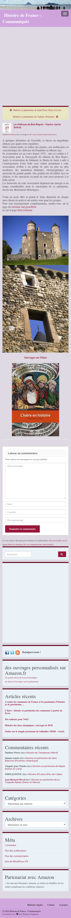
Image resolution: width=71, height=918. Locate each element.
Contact (50, 904)
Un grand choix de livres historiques (21, 677)
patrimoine (52, 134)
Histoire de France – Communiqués (22, 18)
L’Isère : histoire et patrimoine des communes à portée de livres (33, 712)
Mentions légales (35, 904)
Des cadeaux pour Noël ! (17, 719)
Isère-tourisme (25, 210)
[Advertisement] (35, 69)
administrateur (10, 134)
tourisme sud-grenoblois (23, 206)
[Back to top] (63, 910)
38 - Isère (32, 134)
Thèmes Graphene (30, 914)
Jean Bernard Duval (15, 779)
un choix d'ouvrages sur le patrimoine (21, 681)
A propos (63, 904)
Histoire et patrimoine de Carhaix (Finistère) (34, 116)
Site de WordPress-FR (16, 861)
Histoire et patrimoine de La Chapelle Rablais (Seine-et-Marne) (32, 781)
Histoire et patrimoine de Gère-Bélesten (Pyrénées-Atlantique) (31, 759)
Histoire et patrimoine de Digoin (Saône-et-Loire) (35, 767)
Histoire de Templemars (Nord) (42, 752)
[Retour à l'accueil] (35, 5)
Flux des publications (15, 850)
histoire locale (42, 134)
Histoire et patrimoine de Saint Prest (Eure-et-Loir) (37, 110)
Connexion (10, 845)
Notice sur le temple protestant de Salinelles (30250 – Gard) (34, 731)
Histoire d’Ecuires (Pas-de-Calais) (45, 774)
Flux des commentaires (17, 856)
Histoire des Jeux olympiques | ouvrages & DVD (29, 725)
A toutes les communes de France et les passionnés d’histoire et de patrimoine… (35, 703)
